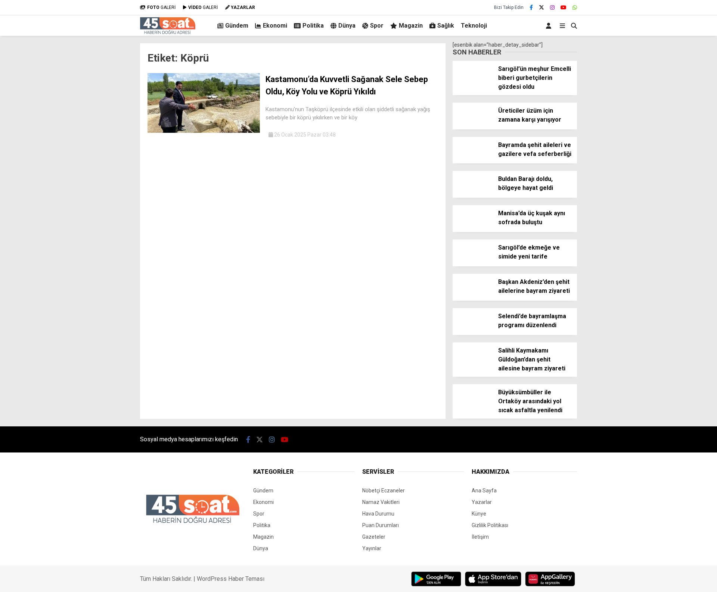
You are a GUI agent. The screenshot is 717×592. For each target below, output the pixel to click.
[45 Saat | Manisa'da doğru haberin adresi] (167, 32)
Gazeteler (373, 537)
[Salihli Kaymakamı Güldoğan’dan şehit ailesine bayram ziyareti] (473, 367)
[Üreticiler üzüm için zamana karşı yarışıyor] (473, 127)
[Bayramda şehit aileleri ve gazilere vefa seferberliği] (473, 162)
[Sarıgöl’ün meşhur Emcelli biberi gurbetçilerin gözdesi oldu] (473, 85)
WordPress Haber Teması (230, 578)
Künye (479, 514)
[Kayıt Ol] (550, 25)
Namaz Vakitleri (381, 502)
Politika (313, 25)
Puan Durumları (380, 525)
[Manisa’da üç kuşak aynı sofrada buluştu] (473, 230)
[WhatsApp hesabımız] (574, 7)
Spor (377, 25)
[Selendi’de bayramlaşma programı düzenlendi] (473, 333)
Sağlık (445, 25)
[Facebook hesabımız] (531, 7)
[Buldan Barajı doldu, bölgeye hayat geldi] (473, 195)
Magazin (411, 25)
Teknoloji (474, 25)
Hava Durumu (378, 514)
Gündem (236, 25)
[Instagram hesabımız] (552, 7)
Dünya (347, 25)
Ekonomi (275, 25)
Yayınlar (371, 548)
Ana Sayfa (484, 491)
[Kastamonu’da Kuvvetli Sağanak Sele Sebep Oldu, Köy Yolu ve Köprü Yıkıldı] (204, 131)
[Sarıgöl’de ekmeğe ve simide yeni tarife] (473, 264)
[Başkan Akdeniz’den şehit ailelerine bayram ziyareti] (473, 298)
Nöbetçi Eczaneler (383, 491)
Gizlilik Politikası (490, 525)
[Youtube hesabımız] (564, 7)
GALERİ (161, 7)
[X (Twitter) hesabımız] (541, 7)
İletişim (480, 537)
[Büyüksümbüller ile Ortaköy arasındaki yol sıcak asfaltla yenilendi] (473, 409)
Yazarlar (482, 502)
